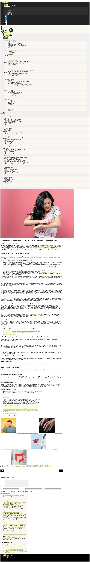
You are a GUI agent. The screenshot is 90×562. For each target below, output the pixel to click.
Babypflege (10, 100)
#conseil (13, 332)
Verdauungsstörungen (12, 47)
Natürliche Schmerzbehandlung (14, 82)
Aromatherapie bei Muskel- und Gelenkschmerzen (17, 73)
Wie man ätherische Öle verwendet (14, 77)
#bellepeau (9, 406)
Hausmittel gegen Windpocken (9, 519)
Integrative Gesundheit (9, 79)
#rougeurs (19, 405)
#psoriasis (14, 331)
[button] (4, 112)
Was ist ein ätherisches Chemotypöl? (10, 517)
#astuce (19, 332)
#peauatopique (26, 404)
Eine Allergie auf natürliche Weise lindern (16, 63)
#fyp (22, 406)
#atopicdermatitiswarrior (29, 405)
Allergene (26, 369)
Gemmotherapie (11, 52)
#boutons (35, 409)
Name (1, 489)
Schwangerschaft (11, 102)
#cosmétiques (5, 404)
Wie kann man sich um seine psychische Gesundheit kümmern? (20, 84)
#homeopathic (24, 331)
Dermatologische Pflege (12, 95)
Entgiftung (10, 42)
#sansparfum (19, 409)
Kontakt (4, 554)
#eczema (23, 405)
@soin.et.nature (6, 326)
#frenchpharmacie (6, 405)
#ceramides (31, 408)
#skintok (10, 404)
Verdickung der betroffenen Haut (36, 247)
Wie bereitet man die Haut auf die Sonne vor (16, 96)
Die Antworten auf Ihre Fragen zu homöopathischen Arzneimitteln (11, 547)
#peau (18, 404)
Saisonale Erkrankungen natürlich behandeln (16, 89)
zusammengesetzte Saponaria (16, 370)
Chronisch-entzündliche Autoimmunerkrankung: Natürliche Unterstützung (22, 86)
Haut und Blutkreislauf (12, 75)
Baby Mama (7, 99)
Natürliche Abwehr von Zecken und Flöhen (16, 106)
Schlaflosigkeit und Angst (13, 46)
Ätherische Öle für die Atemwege (14, 74)
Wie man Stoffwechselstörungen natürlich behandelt (18, 85)
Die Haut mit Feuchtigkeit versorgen (15, 92)
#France (26, 332)
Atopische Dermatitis (37, 466)
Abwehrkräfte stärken (12, 41)
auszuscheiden (6, 370)
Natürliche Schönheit (9, 90)
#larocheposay (14, 409)
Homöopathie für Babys (12, 60)
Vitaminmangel (11, 48)
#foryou (24, 406)
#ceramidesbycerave (7, 409)
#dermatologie (32, 403)
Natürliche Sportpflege (12, 69)
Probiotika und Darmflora (13, 66)
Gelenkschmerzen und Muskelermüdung (16, 43)
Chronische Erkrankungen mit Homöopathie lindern (18, 56)
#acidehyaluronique (13, 408)
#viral (27, 406)
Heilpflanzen (10, 53)
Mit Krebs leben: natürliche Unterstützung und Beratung (19, 81)
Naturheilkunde (8, 62)
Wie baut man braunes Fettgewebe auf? (12, 471)
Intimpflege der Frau (12, 103)
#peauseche (19, 406)
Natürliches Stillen (11, 101)
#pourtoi (30, 332)
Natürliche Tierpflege (9, 105)
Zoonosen (10, 110)
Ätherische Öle (8, 72)
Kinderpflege (10, 104)
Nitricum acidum (37, 314)
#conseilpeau (13, 406)
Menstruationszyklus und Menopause (15, 44)
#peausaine (5, 406)
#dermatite (9, 410)
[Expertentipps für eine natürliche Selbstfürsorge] (7, 36)
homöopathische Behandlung (47, 466)
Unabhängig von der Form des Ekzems (47, 246)
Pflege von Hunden (11, 109)
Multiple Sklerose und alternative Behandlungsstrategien (14, 527)
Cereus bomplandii (4, 381)
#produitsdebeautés (29, 410)
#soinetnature (5, 332)
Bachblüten (10, 51)
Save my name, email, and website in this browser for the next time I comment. (17, 491)
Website (43, 489)
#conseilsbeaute (32, 404)
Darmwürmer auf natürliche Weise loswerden (11, 508)
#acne (32, 409)
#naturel (32, 331)
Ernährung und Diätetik (12, 64)
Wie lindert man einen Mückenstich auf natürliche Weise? (19, 71)
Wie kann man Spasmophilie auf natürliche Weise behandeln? (46, 471)
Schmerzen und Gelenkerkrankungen (16, 549)
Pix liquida (24, 323)
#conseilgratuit (24, 409)
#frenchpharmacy (13, 405)
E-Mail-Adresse (22, 489)
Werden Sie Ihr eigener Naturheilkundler (16, 67)
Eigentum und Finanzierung (8, 558)
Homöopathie (8, 55)
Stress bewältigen (11, 76)
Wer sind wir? (7, 4)
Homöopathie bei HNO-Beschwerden (15, 59)
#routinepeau (18, 410)
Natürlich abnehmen (12, 65)
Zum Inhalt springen (4, 1)
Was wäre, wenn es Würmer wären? (10, 521)
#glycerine (19, 408)
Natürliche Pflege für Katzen (13, 108)
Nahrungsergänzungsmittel (10, 40)
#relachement (31, 406)
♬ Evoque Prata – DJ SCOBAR (9, 334)
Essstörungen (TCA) (12, 80)
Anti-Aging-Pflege (11, 91)
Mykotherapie (10, 54)
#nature (9, 332)
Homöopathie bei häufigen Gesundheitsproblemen (17, 57)
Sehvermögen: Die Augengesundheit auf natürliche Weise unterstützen (21, 70)
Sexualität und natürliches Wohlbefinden (15, 83)
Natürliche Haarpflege (12, 94)
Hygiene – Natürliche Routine (13, 97)
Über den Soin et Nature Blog (9, 555)
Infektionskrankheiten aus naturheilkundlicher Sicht (18, 87)
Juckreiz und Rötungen (10, 265)
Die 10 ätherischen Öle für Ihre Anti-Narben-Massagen (13, 495)
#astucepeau (14, 410)
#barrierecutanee (6, 408)
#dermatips (5, 410)
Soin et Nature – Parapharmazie (10, 5)
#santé (16, 332)
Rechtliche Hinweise (7, 556)
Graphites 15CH (10, 299)
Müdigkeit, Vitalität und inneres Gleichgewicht (17, 45)
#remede (29, 331)
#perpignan (23, 332)
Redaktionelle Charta (7, 557)
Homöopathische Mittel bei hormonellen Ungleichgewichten (19, 61)
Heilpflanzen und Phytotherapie (11, 50)
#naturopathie (37, 331)
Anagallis (58, 292)
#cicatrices (21, 404)
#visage (23, 408)
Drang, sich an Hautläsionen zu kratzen (50, 272)
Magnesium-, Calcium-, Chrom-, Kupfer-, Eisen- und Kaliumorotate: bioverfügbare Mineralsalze (13, 511)
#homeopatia (19, 331)
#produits (23, 410)
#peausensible (37, 406)
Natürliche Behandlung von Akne (14, 93)
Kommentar (2, 486)
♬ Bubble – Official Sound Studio (9, 413)
